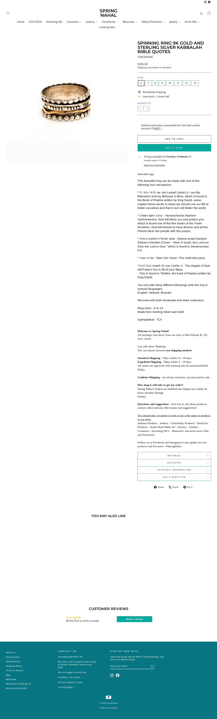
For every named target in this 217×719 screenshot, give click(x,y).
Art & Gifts (191, 21)
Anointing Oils (54, 21)
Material (174, 455)
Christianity (109, 21)
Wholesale (11, 679)
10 (169, 83)
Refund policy (13, 661)
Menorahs (129, 21)
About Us (10, 652)
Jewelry (173, 21)
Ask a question (174, 477)
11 (178, 83)
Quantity (144, 103)
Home (20, 21)
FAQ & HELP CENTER (16, 688)
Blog (8, 675)
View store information (154, 165)
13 (195, 83)
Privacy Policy (13, 657)
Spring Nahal (108, 13)
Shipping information (174, 469)
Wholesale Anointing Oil (18, 683)
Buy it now (174, 147)
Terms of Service (14, 670)
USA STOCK (35, 21)
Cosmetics (73, 21)
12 (186, 83)
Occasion (174, 462)
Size (140, 77)
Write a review (134, 619)
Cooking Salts (107, 27)
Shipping (142, 67)
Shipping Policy (14, 666)
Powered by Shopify (108, 707)
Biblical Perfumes (152, 21)
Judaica (90, 21)
